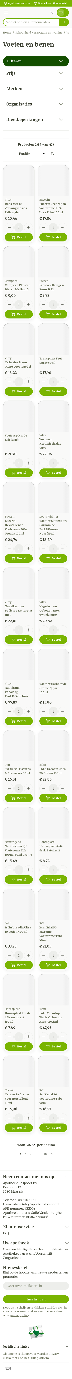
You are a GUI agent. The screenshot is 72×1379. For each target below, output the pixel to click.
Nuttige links (27, 1249)
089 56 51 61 (27, 1200)
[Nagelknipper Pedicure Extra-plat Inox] (18, 583)
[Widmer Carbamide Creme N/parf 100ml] (53, 664)
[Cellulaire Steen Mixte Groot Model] (18, 339)
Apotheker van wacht (19, 1253)
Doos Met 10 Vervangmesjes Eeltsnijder (16, 208)
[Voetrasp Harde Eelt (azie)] (18, 416)
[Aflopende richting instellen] (52, 153)
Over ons (10, 1249)
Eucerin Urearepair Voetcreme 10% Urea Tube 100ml (52, 208)
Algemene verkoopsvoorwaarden (25, 1354)
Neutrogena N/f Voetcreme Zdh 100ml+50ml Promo (18, 850)
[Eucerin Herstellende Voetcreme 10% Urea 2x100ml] (18, 497)
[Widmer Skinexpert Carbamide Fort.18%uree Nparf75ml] (53, 497)
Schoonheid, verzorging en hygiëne (38, 32)
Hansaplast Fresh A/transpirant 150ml (17, 1017)
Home (7, 32)
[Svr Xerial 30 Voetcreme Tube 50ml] (53, 1071)
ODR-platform (39, 1358)
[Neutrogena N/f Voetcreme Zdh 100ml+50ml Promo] (18, 823)
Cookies (23, 1358)
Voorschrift (44, 1253)
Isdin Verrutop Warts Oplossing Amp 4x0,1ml (50, 1017)
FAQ (6, 1233)
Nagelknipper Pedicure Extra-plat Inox (18, 611)
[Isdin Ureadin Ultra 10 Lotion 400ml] (18, 904)
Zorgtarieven (12, 1258)
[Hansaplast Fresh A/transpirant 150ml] (18, 989)
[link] (21, 1154)
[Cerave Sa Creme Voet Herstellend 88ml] (18, 1071)
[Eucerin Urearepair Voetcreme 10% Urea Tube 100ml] (53, 180)
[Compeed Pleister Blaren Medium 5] (18, 262)
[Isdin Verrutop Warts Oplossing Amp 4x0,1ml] (53, 989)
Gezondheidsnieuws (53, 1249)
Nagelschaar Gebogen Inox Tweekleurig (49, 611)
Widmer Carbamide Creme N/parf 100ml (53, 688)
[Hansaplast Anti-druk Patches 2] (53, 823)
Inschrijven (36, 1299)
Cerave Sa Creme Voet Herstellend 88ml (17, 1099)
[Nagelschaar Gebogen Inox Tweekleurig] (53, 583)
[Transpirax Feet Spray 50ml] (53, 339)
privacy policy (19, 1315)
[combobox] (31, 22)
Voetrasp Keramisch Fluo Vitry (50, 444)
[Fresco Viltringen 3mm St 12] (53, 262)
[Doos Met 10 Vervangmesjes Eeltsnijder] (18, 180)
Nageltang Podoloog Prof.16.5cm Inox (16, 692)
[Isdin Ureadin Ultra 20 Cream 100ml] (53, 746)
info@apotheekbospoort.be (42, 1204)
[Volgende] (51, 1154)
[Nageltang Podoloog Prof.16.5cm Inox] (18, 664)
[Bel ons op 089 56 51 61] (52, 12)
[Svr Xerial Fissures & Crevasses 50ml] (18, 746)
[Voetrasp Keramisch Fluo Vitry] (53, 416)
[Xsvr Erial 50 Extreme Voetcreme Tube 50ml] (53, 904)
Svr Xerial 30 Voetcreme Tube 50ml (51, 1099)
